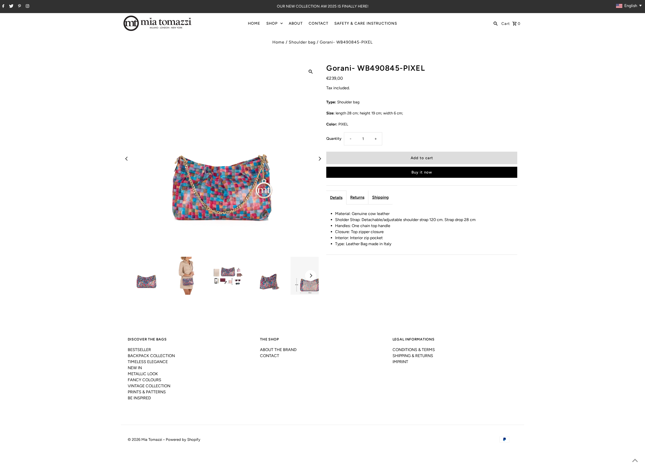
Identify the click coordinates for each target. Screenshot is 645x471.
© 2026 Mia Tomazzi (145, 439)
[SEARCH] (495, 23)
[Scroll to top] (635, 461)
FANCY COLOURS (144, 379)
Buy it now (421, 172)
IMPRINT (400, 361)
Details (336, 197)
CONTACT (318, 23)
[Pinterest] (19, 7)
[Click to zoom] (310, 71)
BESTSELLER (139, 349)
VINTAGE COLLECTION (149, 385)
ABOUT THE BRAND (278, 349)
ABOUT (296, 23)
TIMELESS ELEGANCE (148, 361)
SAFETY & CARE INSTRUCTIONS (365, 23)
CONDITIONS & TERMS (414, 349)
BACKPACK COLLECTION (151, 355)
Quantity (333, 138)
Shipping (380, 197)
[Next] (319, 158)
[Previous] (127, 158)
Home (278, 42)
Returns (357, 197)
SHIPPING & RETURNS (413, 355)
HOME (254, 23)
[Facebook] (2, 7)
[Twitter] (10, 7)
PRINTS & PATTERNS (147, 392)
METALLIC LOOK (143, 373)
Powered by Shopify (183, 439)
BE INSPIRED (139, 398)
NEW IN (135, 367)
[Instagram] (26, 7)
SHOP (272, 23)
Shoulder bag (302, 42)
